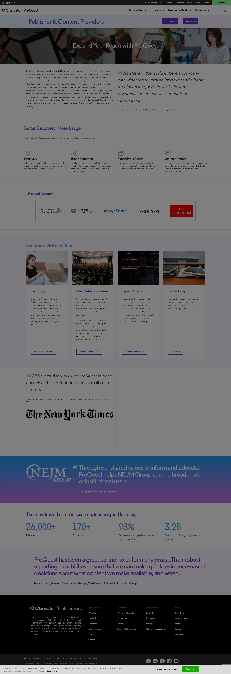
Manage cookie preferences (167, 669)
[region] (115, 669)
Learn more (52, 671)
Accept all (190, 669)
